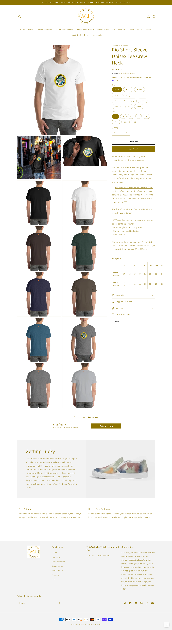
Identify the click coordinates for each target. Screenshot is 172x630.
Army (142, 101)
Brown (139, 89)
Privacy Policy (57, 570)
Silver (139, 106)
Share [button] (117, 321)
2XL (115, 122)
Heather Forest (120, 95)
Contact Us (56, 557)
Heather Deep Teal (122, 106)
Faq (53, 579)
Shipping (115, 73)
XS (115, 116)
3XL (125, 122)
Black (128, 89)
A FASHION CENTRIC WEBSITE (98, 556)
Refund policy (57, 566)
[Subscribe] (59, 603)
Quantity (115, 128)
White (116, 89)
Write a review (106, 426)
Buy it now (133, 149)
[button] (19, 16)
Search (54, 553)
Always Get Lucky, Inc (82, 624)
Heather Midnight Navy (124, 101)
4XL (134, 122)
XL (146, 116)
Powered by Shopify (95, 624)
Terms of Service (58, 561)
